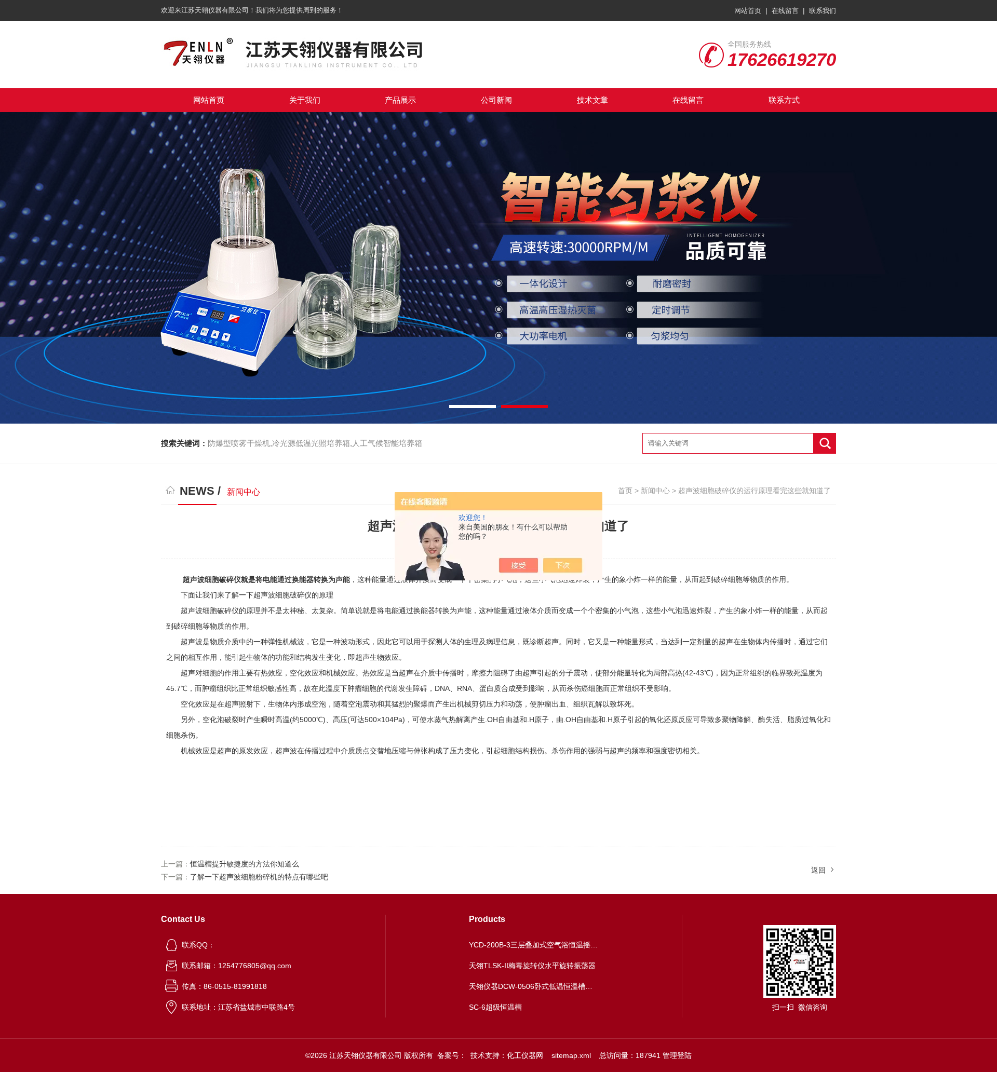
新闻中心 (655, 490)
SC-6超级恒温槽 (495, 1007)
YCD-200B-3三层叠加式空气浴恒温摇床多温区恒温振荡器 (534, 945)
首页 (625, 490)
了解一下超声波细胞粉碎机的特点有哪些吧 (259, 877)
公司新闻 (496, 100)
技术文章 (592, 100)
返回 (818, 870)
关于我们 (304, 100)
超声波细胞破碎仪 (212, 579)
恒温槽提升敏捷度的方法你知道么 (244, 864)
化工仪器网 (525, 1055)
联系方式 (784, 100)
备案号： (451, 1055)
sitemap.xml (571, 1055)
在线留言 (785, 11)
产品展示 (400, 100)
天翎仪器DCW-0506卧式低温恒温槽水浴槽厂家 (534, 986)
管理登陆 (677, 1055)
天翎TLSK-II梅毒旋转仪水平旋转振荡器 (532, 965)
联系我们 (822, 11)
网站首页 (747, 11)
